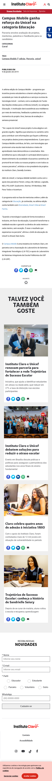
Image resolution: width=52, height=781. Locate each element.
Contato (26, 735)
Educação (17, 201)
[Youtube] (23, 752)
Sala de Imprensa (30, 11)
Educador (16, 680)
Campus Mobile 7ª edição (13, 59)
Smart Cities (34, 205)
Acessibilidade (26, 741)
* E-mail (5, 665)
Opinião (42, 11)
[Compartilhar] (16, 270)
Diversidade (23, 205)
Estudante (37, 680)
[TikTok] (30, 752)
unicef (38, 59)
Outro (45, 687)
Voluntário (30, 687)
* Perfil (5, 676)
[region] (26, 771)
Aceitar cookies (30, 776)
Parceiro (12, 687)
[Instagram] (16, 752)
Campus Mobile (10, 244)
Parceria (30, 59)
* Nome (5, 655)
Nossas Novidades (14, 11)
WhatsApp (7, 694)
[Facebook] (37, 752)
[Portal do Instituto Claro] (24, 4)
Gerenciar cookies (11, 776)
